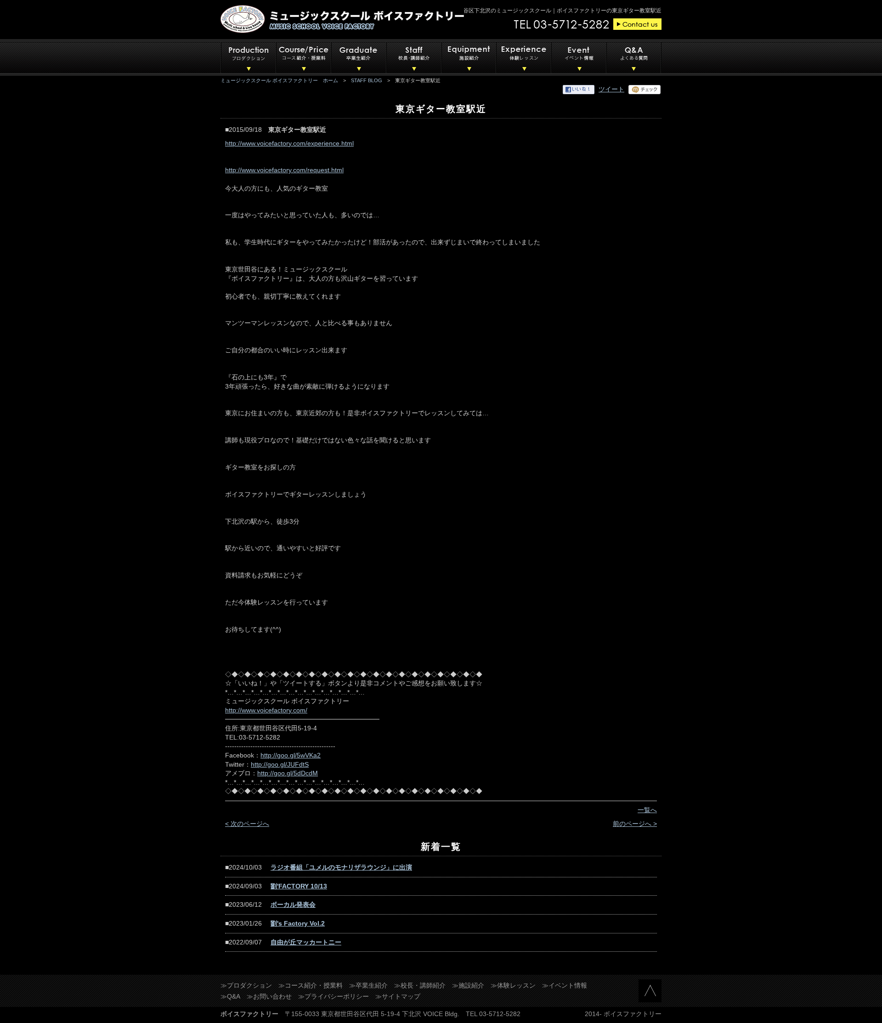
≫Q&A (230, 996)
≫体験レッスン (513, 985)
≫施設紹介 (468, 985)
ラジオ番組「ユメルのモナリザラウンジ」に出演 (341, 867)
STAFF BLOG (366, 80)
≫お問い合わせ (269, 996)
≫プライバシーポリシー (333, 996)
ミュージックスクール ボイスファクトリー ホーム (279, 80)
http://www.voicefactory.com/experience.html (289, 143)
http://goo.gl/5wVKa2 (290, 755)
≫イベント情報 (564, 985)
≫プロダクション (246, 985)
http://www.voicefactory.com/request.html (284, 170)
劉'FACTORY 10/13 (299, 886)
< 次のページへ (247, 823)
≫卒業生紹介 (368, 985)
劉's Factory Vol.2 (298, 923)
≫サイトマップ (397, 996)
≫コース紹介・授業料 (310, 985)
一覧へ (647, 810)
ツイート (611, 89)
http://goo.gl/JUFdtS (280, 764)
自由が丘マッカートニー (306, 942)
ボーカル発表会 (293, 904)
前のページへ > (635, 823)
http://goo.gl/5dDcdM (287, 773)
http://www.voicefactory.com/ (266, 710)
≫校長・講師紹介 (420, 985)
